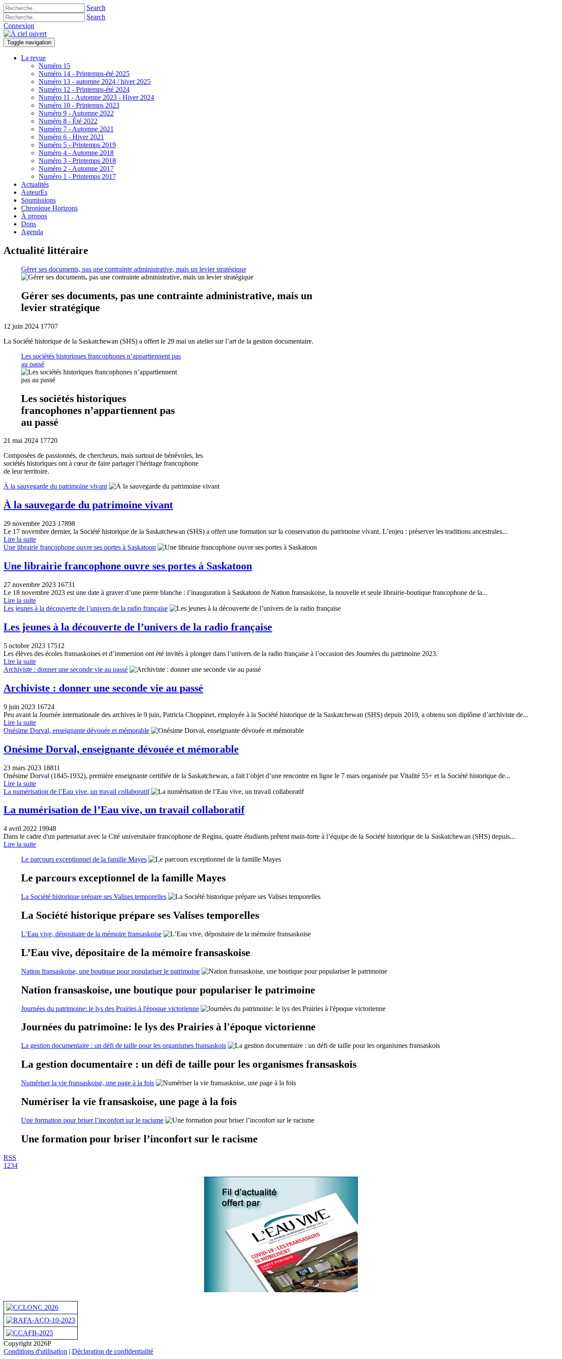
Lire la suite (20, 539)
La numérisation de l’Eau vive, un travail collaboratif (76, 791)
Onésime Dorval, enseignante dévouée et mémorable (76, 730)
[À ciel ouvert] (25, 33)
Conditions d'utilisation (35, 1351)
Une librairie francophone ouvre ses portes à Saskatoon (80, 547)
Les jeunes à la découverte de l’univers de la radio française (86, 608)
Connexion (19, 25)
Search (95, 7)
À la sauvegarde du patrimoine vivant (55, 486)
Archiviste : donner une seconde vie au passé (66, 669)
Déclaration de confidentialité (112, 1351)
